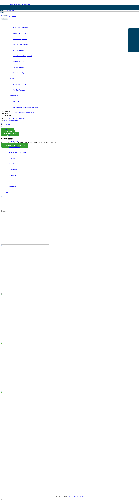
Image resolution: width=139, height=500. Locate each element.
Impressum (72, 496)
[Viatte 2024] (52, 493)
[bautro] (25, 390)
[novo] (25, 292)
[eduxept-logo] (25, 243)
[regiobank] (25, 341)
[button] (2, 205)
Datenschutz (80, 496)
